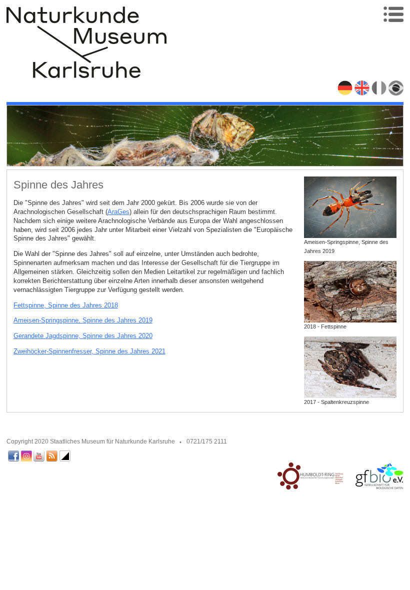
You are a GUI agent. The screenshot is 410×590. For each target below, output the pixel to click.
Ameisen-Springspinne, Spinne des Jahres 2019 (83, 320)
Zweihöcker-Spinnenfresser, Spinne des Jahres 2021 (90, 351)
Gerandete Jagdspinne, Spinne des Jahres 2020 (83, 336)
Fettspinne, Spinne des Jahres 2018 (66, 305)
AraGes (119, 212)
